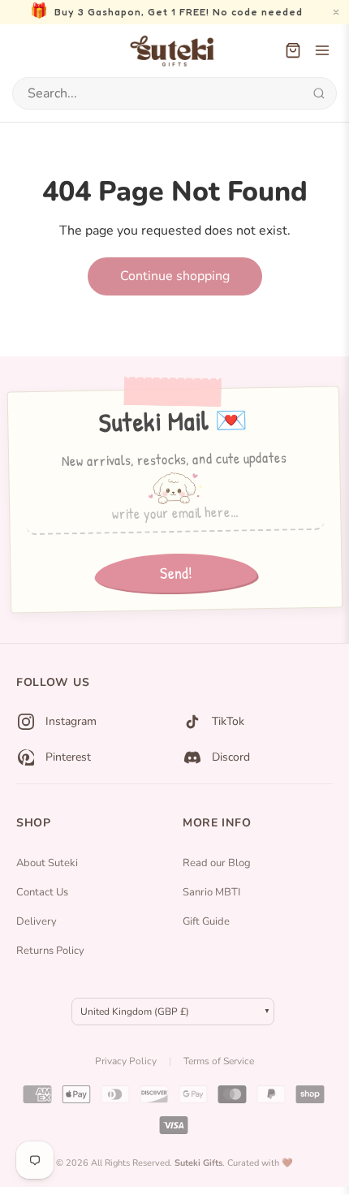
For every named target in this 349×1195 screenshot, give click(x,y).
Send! (175, 573)
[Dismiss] (336, 12)
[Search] (318, 93)
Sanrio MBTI (211, 892)
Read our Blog (217, 863)
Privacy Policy (126, 1061)
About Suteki (47, 863)
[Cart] (293, 50)
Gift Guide (206, 921)
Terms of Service (218, 1061)
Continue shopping (175, 276)
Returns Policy (50, 950)
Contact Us (42, 892)
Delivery (36, 921)
